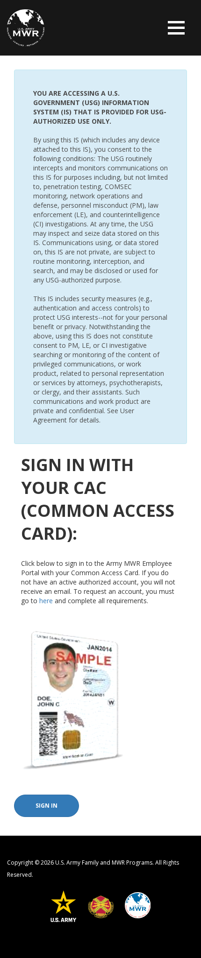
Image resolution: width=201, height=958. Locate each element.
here (46, 600)
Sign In (46, 806)
